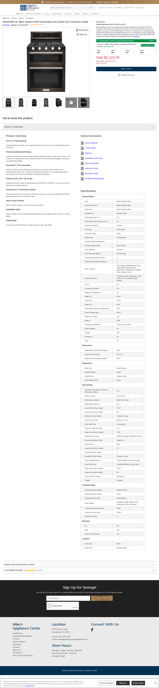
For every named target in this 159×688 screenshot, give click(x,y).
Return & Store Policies (23, 656)
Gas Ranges (30, 18)
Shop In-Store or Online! (107, 2)
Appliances (19, 14)
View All (83, 102)
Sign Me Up (101, 598)
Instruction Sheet (91, 168)
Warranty (88, 153)
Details (151, 40)
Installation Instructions (94, 158)
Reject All (123, 683)
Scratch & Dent (57, 14)
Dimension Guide (91, 173)
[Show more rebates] (155, 51)
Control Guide (90, 148)
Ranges (21, 18)
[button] (99, 7)
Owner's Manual (91, 143)
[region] (79, 683)
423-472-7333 (65, 637)
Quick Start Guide (92, 163)
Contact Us (95, 14)
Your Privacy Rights (106, 683)
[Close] (155, 683)
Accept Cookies (138, 683)
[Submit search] (90, 8)
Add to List (83, 34)
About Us (85, 14)
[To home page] (29, 7)
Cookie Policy (30, 686)
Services (77, 14)
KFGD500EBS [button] (23, 25)
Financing (68, 14)
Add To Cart (126, 69)
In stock (46, 14)
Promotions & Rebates (33, 14)
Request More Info (127, 75)
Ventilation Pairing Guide (94, 179)
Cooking (14, 18)
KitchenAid (6, 25)
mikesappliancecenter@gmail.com (72, 639)
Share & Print (83, 30)
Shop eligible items (147, 45)
